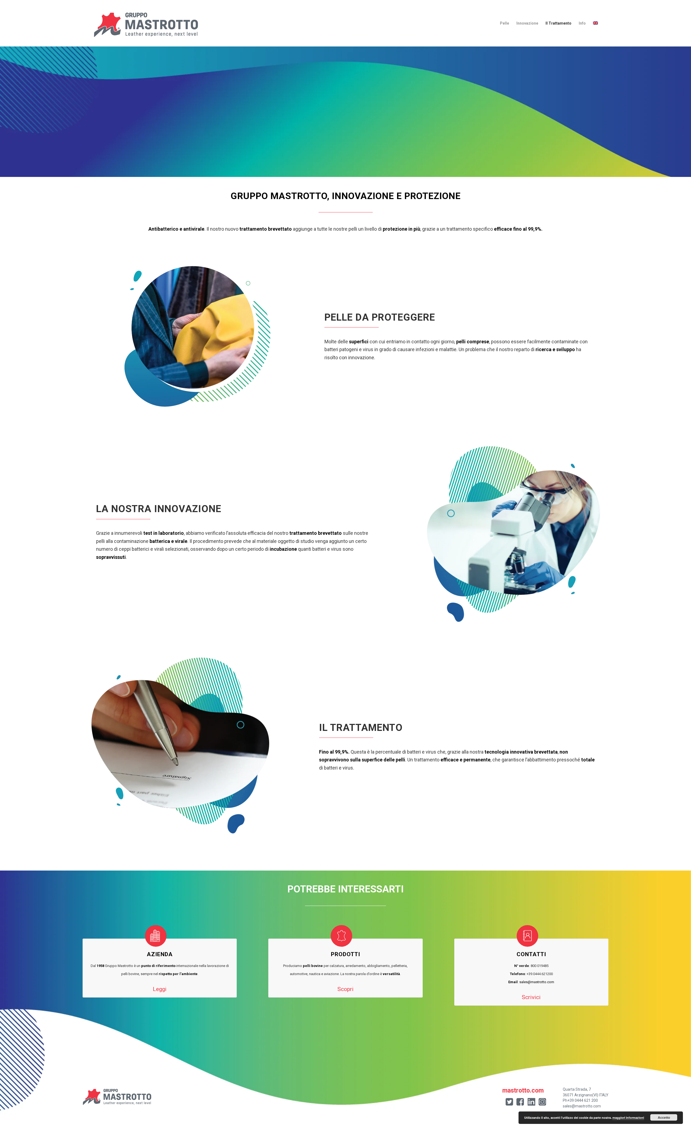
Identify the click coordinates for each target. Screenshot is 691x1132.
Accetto (664, 1117)
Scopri (345, 989)
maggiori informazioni (628, 1118)
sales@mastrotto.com (536, 982)
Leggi (160, 989)
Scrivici (531, 997)
